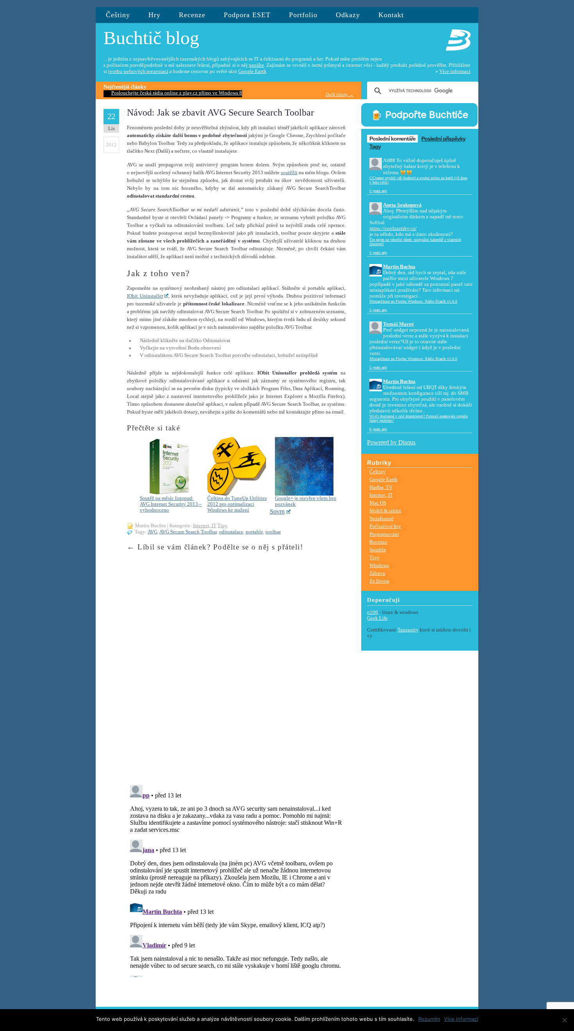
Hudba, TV (380, 487)
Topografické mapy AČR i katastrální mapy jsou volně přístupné (179, 93)
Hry (154, 15)
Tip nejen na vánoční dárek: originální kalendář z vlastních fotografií (415, 241)
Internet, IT (204, 525)
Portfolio (303, 15)
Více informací (455, 71)
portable (254, 532)
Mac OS (377, 503)
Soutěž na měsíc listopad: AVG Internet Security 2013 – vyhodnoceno (171, 504)
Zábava (377, 573)
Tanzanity (408, 630)
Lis (111, 128)
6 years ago (378, 429)
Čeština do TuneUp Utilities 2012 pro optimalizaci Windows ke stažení (237, 504)
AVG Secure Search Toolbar (188, 532)
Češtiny (118, 15)
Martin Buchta (399, 266)
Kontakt (391, 15)
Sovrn (277, 511)
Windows (379, 565)
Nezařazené (381, 518)
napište (256, 65)
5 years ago (378, 191)
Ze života (379, 581)
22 (111, 116)
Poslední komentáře (392, 139)
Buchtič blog (151, 37)
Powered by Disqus (391, 442)
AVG (152, 532)
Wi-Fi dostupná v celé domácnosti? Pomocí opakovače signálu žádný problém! (418, 418)
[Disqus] (236, 679)
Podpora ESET (247, 15)
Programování (384, 534)
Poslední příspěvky (443, 139)
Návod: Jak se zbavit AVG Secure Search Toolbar (220, 112)
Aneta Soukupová (402, 205)
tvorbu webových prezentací (138, 71)
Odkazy (348, 15)
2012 (111, 145)
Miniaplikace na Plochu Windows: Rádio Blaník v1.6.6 (413, 301)
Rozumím (429, 1019)
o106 (372, 612)
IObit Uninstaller (145, 296)
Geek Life (377, 618)
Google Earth (252, 71)
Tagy (375, 146)
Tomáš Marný (398, 324)
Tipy (222, 525)
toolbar (273, 532)
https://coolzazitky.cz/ (393, 228)
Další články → (339, 94)
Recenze (192, 15)
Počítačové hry (385, 526)
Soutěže (377, 550)
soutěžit (289, 172)
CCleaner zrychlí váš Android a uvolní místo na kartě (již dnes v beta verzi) (418, 180)
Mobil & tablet (385, 511)
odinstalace (231, 532)
